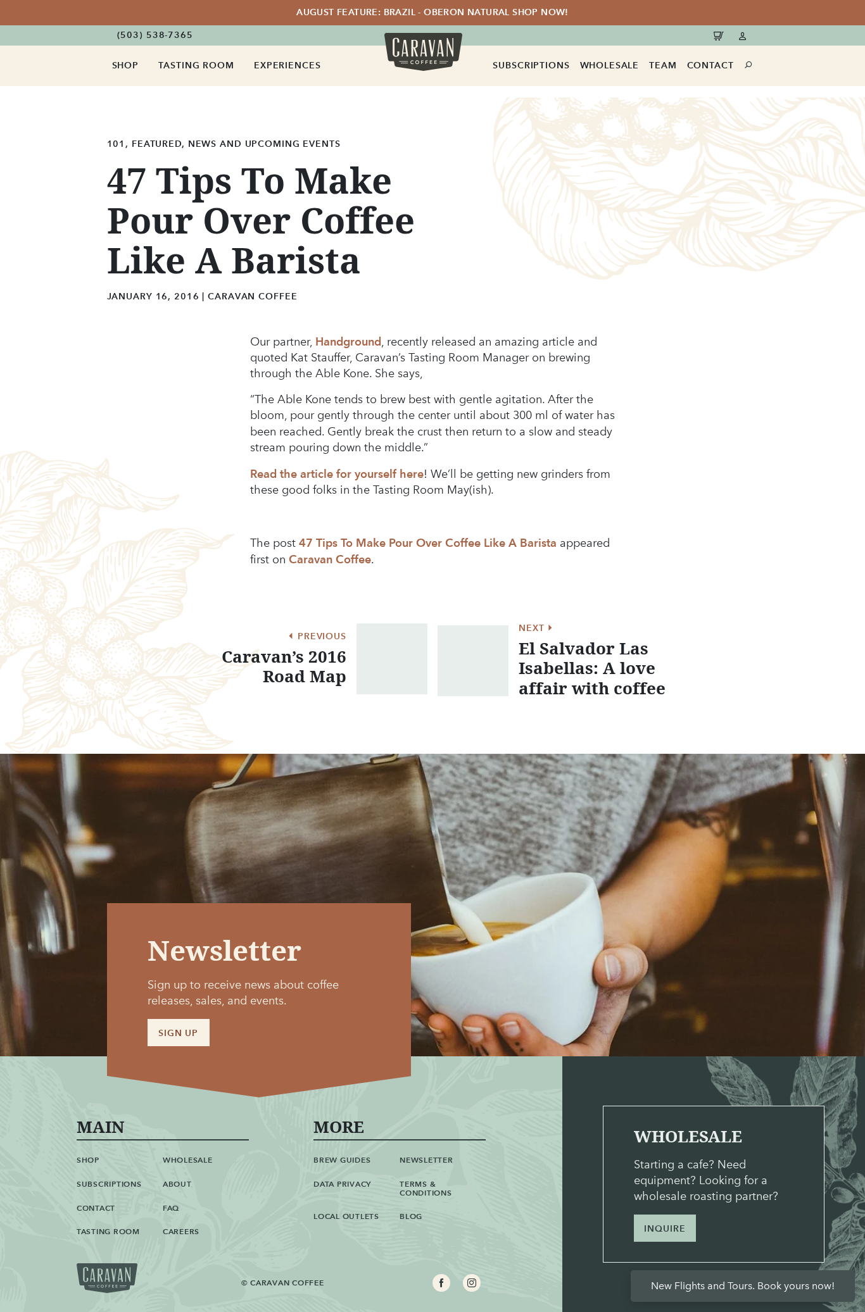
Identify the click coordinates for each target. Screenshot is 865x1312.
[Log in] (743, 35)
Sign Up (178, 1033)
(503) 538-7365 (155, 35)
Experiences (287, 65)
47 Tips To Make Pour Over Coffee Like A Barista (428, 542)
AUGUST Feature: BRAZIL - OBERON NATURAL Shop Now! (432, 12)
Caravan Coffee (330, 559)
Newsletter (426, 1160)
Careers (181, 1231)
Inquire (664, 1228)
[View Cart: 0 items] (721, 35)
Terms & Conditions (426, 1188)
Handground (348, 341)
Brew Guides (341, 1160)
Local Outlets (346, 1216)
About (177, 1184)
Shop (125, 65)
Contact (710, 65)
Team (662, 65)
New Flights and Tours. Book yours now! (743, 1286)
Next (533, 628)
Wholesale (610, 65)
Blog (411, 1216)
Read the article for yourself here (337, 473)
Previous (320, 637)
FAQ (171, 1208)
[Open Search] (749, 65)
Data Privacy (342, 1184)
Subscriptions (531, 65)
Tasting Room (196, 65)
